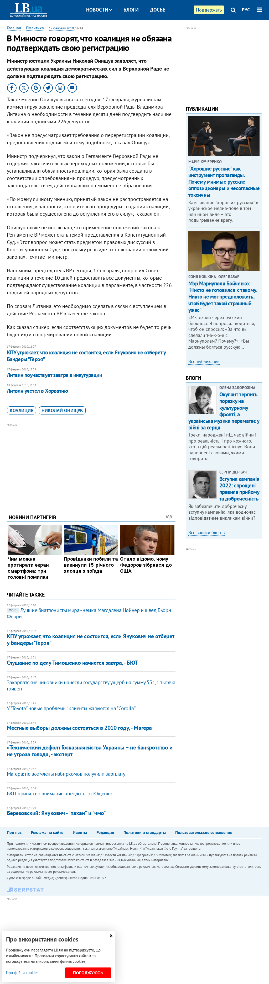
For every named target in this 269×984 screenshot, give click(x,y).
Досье (157, 10)
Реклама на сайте (47, 832)
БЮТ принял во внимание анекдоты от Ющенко (59, 793)
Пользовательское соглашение (203, 832)
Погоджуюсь (88, 973)
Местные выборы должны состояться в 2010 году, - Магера (79, 727)
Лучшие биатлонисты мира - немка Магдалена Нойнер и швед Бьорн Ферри (89, 613)
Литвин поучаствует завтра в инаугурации (54, 375)
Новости (97, 10)
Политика (35, 27)
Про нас (14, 832)
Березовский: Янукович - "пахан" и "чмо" (56, 813)
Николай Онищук (62, 410)
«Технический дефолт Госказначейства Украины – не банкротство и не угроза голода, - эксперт (90, 751)
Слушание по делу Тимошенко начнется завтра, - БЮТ (72, 662)
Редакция (105, 832)
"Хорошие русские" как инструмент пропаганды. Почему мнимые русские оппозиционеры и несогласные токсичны (224, 182)
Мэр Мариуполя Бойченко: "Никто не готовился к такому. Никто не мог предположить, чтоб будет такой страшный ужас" (222, 296)
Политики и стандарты (144, 832)
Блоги (131, 10)
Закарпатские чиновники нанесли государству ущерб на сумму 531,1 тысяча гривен (91, 685)
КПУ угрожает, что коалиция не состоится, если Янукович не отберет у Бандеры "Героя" (86, 356)
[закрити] (111, 936)
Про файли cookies (22, 972)
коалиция (21, 410)
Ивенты (80, 832)
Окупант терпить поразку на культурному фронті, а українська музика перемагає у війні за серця (223, 411)
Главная (14, 27)
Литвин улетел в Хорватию (37, 390)
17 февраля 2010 (61, 28)
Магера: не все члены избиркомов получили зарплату (66, 773)
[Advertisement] (91, 465)
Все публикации (204, 361)
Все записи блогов (206, 532)
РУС (246, 10)
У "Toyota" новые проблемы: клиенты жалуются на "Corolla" (71, 708)
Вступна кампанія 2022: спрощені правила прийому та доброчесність (239, 488)
